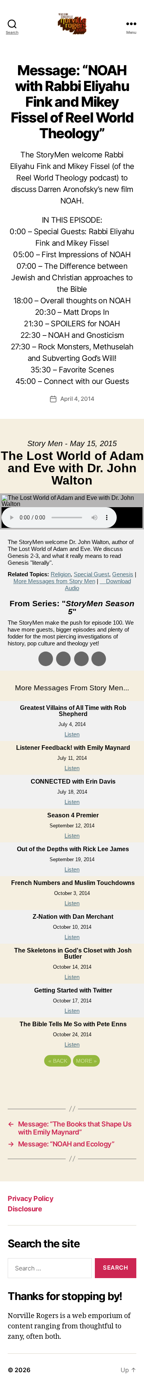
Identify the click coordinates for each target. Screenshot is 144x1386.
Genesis (122, 574)
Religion (61, 574)
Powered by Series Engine (72, 1082)
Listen (72, 734)
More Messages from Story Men (54, 581)
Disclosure (25, 1209)
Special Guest (91, 574)
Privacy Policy (30, 1198)
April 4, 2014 (77, 398)
